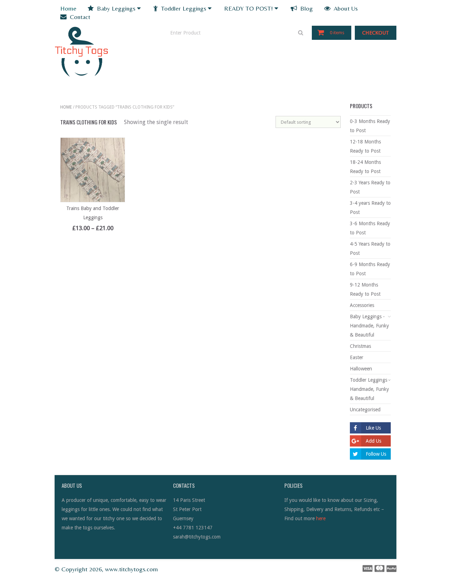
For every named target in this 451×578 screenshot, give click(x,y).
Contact (79, 17)
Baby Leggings (115, 8)
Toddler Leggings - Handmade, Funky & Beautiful (370, 389)
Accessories (362, 305)
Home (68, 8)
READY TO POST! (248, 8)
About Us (345, 8)
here (321, 518)
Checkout (375, 33)
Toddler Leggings (182, 8)
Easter (356, 357)
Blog (305, 8)
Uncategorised (365, 409)
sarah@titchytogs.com (197, 537)
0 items (337, 32)
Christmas (360, 346)
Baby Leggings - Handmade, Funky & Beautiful (369, 326)
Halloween (361, 368)
